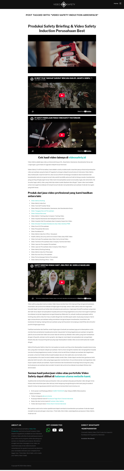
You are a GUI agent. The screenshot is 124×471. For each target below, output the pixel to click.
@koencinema (47, 396)
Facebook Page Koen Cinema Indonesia (60, 398)
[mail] (61, 430)
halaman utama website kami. (73, 376)
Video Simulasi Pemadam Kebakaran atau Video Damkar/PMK (50, 224)
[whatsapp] (48, 430)
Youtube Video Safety (57, 401)
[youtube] (54, 430)
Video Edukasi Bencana (38, 213)
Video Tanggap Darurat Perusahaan (42, 211)
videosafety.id (77, 157)
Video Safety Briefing (38, 200)
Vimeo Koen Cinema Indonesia (56, 404)
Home (116, 3)
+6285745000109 (58, 391)
